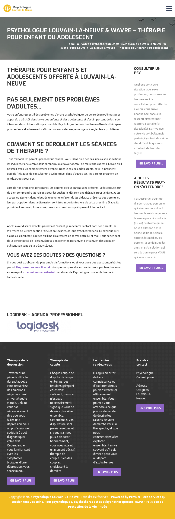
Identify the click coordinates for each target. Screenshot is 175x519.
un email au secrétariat (39, 272)
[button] (169, 8)
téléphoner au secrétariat (32, 267)
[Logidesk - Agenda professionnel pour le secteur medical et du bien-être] (39, 332)
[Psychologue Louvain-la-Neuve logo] (18, 8)
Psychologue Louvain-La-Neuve (56, 497)
